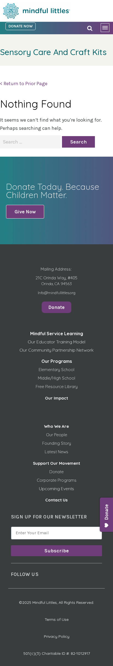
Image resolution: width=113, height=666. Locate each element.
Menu (107, 28)
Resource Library (61, 386)
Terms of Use (57, 619)
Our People (56, 434)
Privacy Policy (56, 636)
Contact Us (56, 500)
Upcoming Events (56, 488)
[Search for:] (31, 142)
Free (40, 386)
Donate (56, 471)
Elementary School (56, 369)
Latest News (56, 451)
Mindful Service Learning (56, 333)
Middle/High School (56, 378)
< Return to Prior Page (23, 84)
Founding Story (56, 443)
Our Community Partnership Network (56, 350)
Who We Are (56, 426)
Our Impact (56, 398)
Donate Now (21, 26)
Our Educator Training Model (56, 342)
